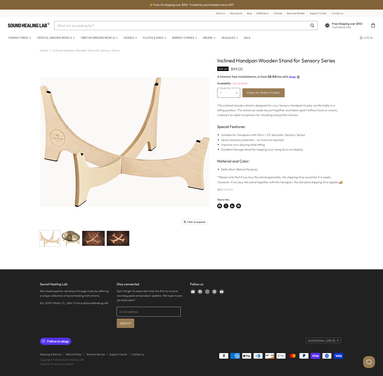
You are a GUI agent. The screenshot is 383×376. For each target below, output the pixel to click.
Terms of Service (95, 354)
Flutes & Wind (153, 37)
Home (44, 50)
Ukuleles (228, 37)
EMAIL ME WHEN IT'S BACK (263, 92)
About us (220, 13)
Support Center (318, 13)
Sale (247, 37)
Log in (368, 37)
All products (236, 13)
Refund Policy (74, 354)
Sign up (125, 323)
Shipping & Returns (51, 354)
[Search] (312, 25)
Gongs (129, 37)
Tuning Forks (18, 37)
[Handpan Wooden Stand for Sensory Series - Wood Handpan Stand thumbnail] (49, 238)
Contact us (337, 13)
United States (321, 340)
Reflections (262, 13)
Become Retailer (296, 13)
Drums (208, 37)
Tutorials (277, 13)
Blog (249, 13)
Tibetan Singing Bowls (98, 37)
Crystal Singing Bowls (54, 37)
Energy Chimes (183, 37)
